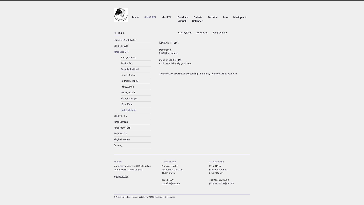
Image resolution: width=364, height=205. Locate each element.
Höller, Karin (186, 32)
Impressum (159, 197)
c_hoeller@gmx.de (171, 183)
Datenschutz (170, 197)
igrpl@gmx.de (121, 176)
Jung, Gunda (219, 32)
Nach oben (202, 32)
